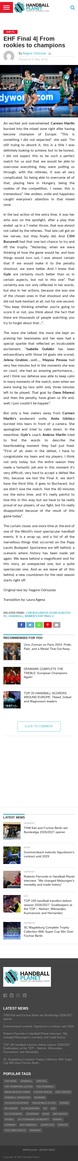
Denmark (39, 1097)
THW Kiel (41, 1081)
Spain (45, 1114)
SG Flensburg (13, 1114)
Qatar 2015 (47, 1125)
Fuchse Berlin (43, 1092)
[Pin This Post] (48, 624)
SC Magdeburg (30, 1108)
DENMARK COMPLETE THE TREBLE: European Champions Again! (45, 673)
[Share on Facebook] (21, 624)
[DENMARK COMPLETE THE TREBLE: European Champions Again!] (12, 675)
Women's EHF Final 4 (39, 616)
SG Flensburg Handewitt (33, 1119)
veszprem (32, 1114)
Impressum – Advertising (39, 1150)
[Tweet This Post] (30, 624)
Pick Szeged (63, 1092)
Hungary (35, 1130)
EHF (53, 1108)
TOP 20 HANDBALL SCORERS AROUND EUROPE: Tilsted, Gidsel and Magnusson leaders (47, 697)
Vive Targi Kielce (15, 1130)
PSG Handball (45, 1086)
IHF (45, 1108)
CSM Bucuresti (37, 612)
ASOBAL (9, 1119)
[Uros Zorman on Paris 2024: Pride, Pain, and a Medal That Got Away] (12, 651)
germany (10, 1125)
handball (16, 616)
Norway (57, 1119)
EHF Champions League (19, 1086)
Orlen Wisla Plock (44, 1103)
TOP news (10, 1081)
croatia (63, 1125)
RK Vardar (11, 1108)
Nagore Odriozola (34, 53)
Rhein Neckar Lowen (17, 1092)
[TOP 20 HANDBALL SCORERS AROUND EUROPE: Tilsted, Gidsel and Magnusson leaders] (12, 700)
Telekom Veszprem (16, 1103)
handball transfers (17, 1097)
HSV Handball (28, 1125)
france (64, 1103)
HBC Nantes (60, 1114)
